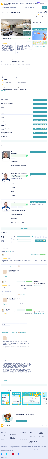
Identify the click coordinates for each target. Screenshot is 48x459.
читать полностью (5, 320)
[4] (5, 43)
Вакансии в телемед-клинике (32, 434)
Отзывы (13, 16)
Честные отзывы (13, 434)
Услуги (17, 3)
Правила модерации (23, 439)
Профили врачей (41, 436)
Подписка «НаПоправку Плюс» (33, 440)
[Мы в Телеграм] (42, 425)
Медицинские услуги (42, 434)
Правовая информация (43, 456)
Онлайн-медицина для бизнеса (33, 442)
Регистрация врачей (23, 433)
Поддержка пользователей (12, 438)
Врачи (13, 3)
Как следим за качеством (33, 437)
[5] (6, 43)
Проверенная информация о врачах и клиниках (13, 432)
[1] (2, 43)
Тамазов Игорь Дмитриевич (18, 202)
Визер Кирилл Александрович (19, 173)
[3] (4, 43)
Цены (7, 16)
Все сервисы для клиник (24, 435)
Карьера (2, 433)
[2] (3, 43)
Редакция (2, 439)
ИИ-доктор (37, 3)
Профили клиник (41, 437)
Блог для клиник (22, 436)
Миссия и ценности (4, 435)
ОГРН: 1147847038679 (4, 457)
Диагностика (22, 3)
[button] (12, 7)
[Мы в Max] (46, 425)
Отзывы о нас (3, 436)
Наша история (3, 432)
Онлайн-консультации (30, 3)
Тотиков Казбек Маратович (40, 311)
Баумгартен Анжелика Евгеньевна (17, 152)
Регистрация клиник (23, 432)
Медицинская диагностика (41, 433)
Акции (13, 4)
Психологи (42, 3)
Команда (30, 432)
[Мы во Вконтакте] (44, 425)
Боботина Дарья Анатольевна (40, 283)
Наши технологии (32, 436)
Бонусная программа (13, 435)
